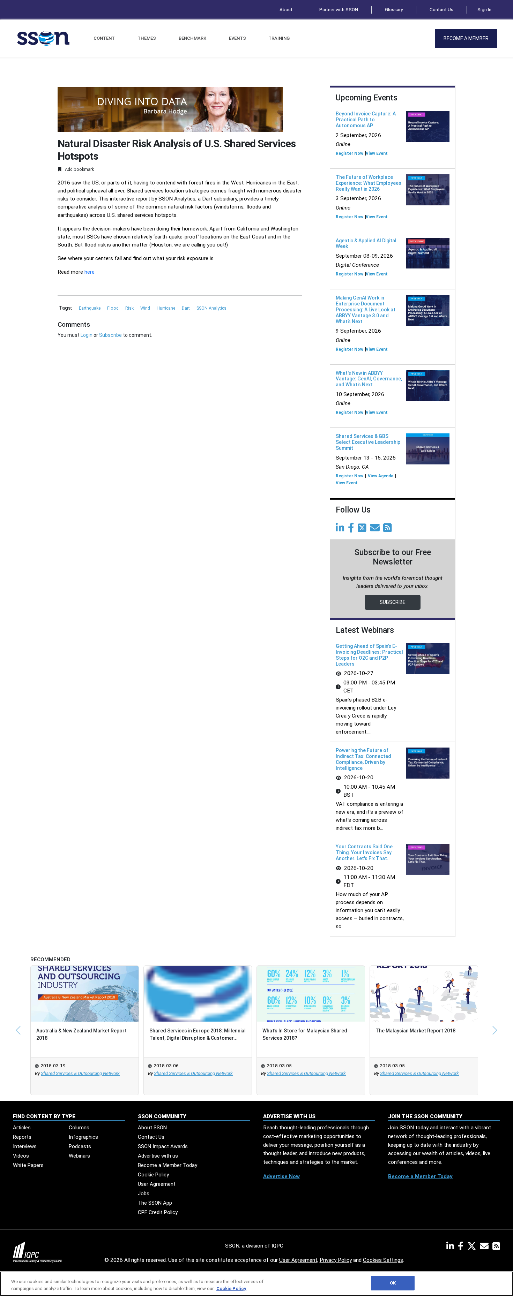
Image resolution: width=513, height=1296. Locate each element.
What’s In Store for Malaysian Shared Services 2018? (304, 1034)
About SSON (152, 1127)
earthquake (90, 308)
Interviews (25, 1146)
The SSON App (155, 1203)
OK (393, 1283)
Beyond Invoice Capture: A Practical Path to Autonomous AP (366, 119)
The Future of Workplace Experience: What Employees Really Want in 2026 (368, 183)
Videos (21, 1156)
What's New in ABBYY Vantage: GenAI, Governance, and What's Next (369, 379)
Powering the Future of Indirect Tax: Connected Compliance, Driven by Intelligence (363, 759)
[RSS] (496, 1247)
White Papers (28, 1165)
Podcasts (80, 1146)
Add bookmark (79, 169)
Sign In (484, 9)
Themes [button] (146, 38)
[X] (473, 1247)
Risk (130, 308)
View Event (377, 153)
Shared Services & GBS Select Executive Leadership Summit (368, 442)
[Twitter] (363, 529)
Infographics (83, 1137)
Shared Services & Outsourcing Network (80, 1073)
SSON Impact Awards (163, 1146)
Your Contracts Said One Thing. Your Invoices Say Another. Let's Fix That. (364, 852)
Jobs (143, 1193)
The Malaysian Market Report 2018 (415, 1030)
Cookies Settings (383, 1260)
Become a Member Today (167, 1165)
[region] (256, 1283)
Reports (22, 1137)
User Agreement (157, 1184)
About (286, 9)
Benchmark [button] (192, 38)
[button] (18, 1030)
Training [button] (279, 38)
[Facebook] (352, 529)
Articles (22, 1127)
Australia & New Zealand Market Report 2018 (81, 1034)
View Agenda (380, 476)
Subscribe (110, 335)
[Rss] (388, 529)
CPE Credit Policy (158, 1212)
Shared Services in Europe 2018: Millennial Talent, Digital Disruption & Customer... (197, 1034)
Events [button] (237, 38)
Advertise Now (281, 1176)
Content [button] (104, 38)
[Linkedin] (341, 529)
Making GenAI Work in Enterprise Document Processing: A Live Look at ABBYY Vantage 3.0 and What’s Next (365, 309)
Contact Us (441, 9)
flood (113, 308)
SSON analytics (211, 308)
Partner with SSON (338, 9)
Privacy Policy (336, 1260)
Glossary (394, 9)
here (89, 272)
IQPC (277, 1246)
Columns (79, 1127)
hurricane (166, 308)
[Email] (376, 529)
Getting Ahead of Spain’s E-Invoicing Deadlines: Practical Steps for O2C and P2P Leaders (369, 654)
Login (86, 335)
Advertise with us (158, 1156)
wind (145, 308)
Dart (186, 308)
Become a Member (466, 38)
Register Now (349, 153)
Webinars (79, 1156)
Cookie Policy (153, 1175)
